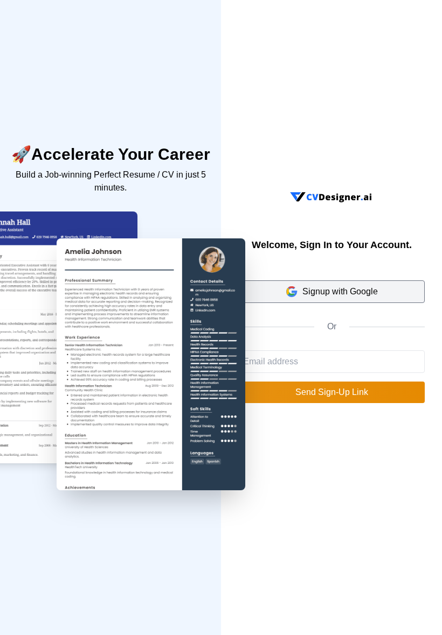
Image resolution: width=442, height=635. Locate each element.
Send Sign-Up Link (331, 392)
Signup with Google (340, 291)
